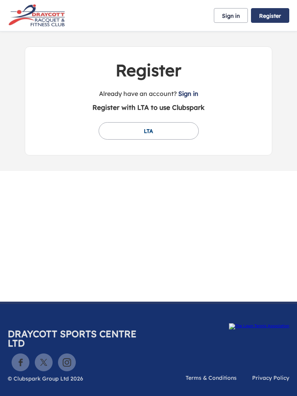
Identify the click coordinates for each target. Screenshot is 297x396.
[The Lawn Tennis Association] (220, 326)
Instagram (67, 362)
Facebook (20, 362)
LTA (148, 131)
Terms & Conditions (211, 377)
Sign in (231, 15)
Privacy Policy (270, 377)
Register (270, 15)
